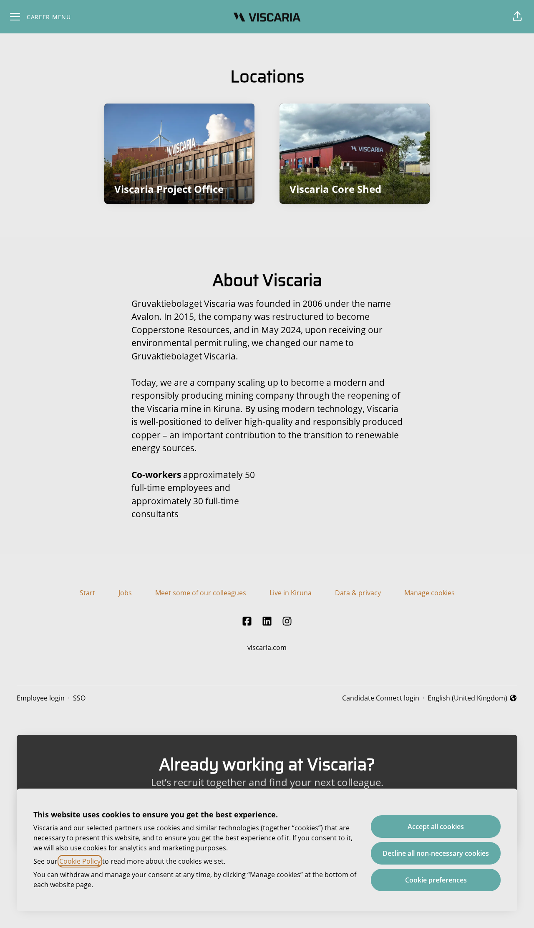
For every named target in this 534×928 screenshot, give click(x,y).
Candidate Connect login (380, 698)
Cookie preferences (436, 880)
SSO (79, 698)
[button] (517, 16)
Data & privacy (358, 592)
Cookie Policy (80, 861)
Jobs (125, 592)
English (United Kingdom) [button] (467, 698)
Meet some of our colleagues (200, 592)
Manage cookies (429, 592)
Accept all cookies (436, 826)
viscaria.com (267, 647)
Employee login (41, 698)
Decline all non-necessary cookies (436, 853)
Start (87, 592)
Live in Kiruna (291, 592)
